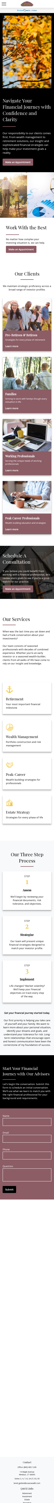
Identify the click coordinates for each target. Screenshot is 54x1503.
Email (6, 1132)
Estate (27, 1499)
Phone (6, 1149)
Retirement (27, 1493)
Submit (9, 1189)
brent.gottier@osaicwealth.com (27, 1483)
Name (6, 1115)
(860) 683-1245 (30, 1467)
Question (8, 1166)
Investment (27, 1496)
